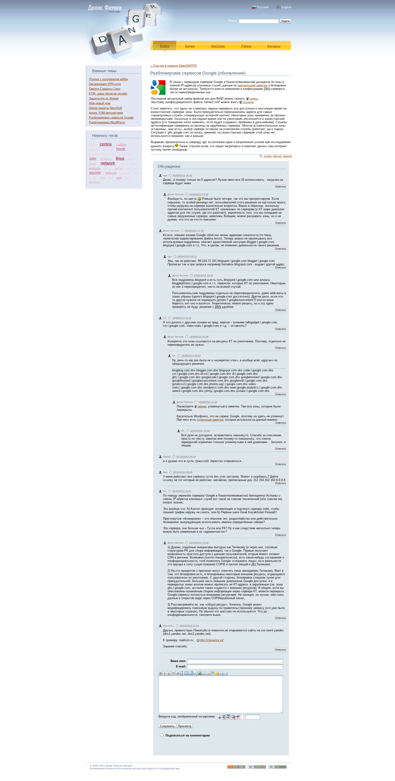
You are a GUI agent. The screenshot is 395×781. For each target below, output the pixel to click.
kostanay (106, 158)
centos (106, 144)
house (106, 154)
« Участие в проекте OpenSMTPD (173, 65)
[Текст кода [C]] (173, 673)
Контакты (273, 46)
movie (131, 159)
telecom (111, 173)
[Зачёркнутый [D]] (178, 673)
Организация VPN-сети (105, 84)
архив (202, 406)
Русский (263, 7)
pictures (95, 168)
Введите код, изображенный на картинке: (187, 716)
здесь (254, 98)
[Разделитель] (213, 673)
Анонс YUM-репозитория (106, 112)
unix (102, 177)
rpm (128, 168)
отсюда (248, 102)
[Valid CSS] (277, 767)
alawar (92, 144)
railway (107, 168)
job (130, 154)
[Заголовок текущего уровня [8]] (182, 673)
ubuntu (92, 178)
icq (114, 154)
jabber (122, 154)
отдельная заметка (210, 419)
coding (121, 144)
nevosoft (123, 163)
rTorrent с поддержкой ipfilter (108, 79)
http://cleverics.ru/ (212, 640)
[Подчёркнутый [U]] (169, 673)
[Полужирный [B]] (160, 673)
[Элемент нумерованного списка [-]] (204, 673)
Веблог (165, 46)
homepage (94, 154)
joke (92, 158)
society (95, 173)
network (108, 163)
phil (133, 163)
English (286, 7)
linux (120, 158)
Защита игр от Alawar (103, 98)
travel (136, 173)
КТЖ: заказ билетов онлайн (108, 93)
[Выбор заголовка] (195, 673)
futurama (107, 149)
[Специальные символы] (221, 673)
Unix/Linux (218, 46)
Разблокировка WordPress (107, 122)
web (127, 178)
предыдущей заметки (252, 85)
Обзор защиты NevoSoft (105, 108)
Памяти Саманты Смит (104, 88)
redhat (119, 168)
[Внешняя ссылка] (200, 673)
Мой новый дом (99, 103)
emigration (94, 149)
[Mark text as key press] (226, 673)
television (125, 173)
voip (110, 178)
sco (135, 168)
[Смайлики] (217, 673)
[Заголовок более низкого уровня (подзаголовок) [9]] (186, 673)
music (92, 163)
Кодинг (190, 46)
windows (94, 182)
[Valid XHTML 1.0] (257, 767)
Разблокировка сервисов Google (111, 117)
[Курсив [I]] (165, 673)
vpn (119, 177)
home (120, 149)
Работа (246, 46)
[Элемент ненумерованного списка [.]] (208, 673)
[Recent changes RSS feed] (236, 767)
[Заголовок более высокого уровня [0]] (191, 673)
